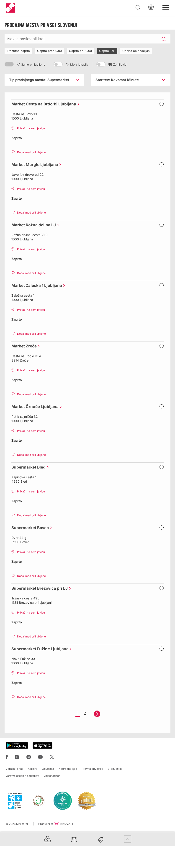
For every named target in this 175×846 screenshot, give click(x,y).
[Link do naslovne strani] (10, 8)
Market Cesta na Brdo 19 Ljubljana (42, 104)
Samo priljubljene (33, 64)
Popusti (101, 839)
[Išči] (138, 7)
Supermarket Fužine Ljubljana (38, 649)
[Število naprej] (97, 714)
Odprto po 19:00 (80, 51)
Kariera (32, 768)
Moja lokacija (79, 64)
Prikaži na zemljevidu (31, 128)
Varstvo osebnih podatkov (22, 775)
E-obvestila (115, 768)
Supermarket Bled (27, 467)
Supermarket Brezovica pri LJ (38, 588)
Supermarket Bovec (28, 527)
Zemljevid (119, 64)
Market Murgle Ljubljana (33, 164)
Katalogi (74, 839)
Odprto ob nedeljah (136, 51)
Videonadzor (52, 775)
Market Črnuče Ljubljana (33, 406)
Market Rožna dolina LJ (32, 225)
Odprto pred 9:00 (49, 51)
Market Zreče (22, 346)
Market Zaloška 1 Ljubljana (35, 285)
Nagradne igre (68, 768)
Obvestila (48, 768)
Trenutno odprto (18, 51)
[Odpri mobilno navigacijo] (165, 6)
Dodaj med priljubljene (31, 152)
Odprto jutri (107, 51)
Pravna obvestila (92, 768)
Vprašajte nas (14, 768)
